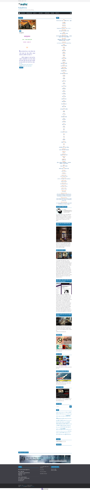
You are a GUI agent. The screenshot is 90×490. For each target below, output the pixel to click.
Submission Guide (29, 13)
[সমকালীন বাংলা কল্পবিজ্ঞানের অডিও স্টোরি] (63, 373)
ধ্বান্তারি (64, 78)
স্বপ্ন (63, 144)
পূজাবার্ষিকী (20, 66)
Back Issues (23, 13)
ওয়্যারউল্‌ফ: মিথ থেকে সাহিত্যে (64, 147)
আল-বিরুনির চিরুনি (64, 63)
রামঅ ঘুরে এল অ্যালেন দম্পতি (64, 31)
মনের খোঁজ (64, 96)
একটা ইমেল (64, 121)
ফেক (64, 134)
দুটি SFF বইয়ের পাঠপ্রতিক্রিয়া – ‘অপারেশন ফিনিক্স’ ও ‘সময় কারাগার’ (64, 163)
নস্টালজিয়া (64, 119)
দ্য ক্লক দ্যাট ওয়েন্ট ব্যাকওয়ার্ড (64, 149)
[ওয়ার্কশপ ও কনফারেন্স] (62, 389)
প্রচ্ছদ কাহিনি (67, 429)
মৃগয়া (64, 129)
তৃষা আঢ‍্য (70, 420)
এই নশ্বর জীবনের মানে (64, 73)
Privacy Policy (42, 469)
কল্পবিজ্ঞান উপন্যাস (23, 64)
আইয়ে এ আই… (64, 142)
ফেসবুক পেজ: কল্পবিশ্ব (53, 469)
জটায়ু (56, 420)
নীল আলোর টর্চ (63, 104)
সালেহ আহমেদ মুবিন (29, 66)
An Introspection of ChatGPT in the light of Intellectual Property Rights (64, 203)
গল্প (58, 418)
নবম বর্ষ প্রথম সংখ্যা (63, 427)
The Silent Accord (64, 186)
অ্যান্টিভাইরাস (64, 101)
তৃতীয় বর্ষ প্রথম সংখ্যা (67, 420)
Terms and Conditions (43, 471)
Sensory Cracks (64, 189)
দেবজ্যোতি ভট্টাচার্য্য (65, 424)
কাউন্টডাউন (64, 88)
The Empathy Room (64, 183)
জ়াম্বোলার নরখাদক (64, 68)
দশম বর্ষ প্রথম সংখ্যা (59, 422)
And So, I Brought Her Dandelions (64, 178)
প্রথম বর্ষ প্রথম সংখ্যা (66, 431)
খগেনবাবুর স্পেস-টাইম (64, 109)
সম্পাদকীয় (64, 23)
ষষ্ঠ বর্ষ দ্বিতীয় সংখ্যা (63, 432)
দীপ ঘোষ (65, 422)
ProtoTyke (64, 191)
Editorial (64, 25)
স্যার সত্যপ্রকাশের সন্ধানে (64, 33)
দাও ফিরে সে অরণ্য (64, 66)
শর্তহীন (64, 111)
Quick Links (40, 13)
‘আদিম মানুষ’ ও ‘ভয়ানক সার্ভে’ (64, 168)
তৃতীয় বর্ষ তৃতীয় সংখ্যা (29, 64)
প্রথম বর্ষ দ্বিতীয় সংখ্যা (61, 431)
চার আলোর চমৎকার (64, 132)
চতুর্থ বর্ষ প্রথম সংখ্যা (68, 418)
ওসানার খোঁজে (64, 58)
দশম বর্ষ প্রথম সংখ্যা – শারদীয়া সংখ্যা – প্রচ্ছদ (63, 20)
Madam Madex (64, 181)
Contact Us (57, 13)
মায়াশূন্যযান (21, 33)
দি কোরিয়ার (64, 93)
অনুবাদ (68, 412)
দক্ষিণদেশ (63, 91)
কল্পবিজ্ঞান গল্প (64, 416)
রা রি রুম (63, 114)
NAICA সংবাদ (64, 86)
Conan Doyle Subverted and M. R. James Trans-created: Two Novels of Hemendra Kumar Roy (64, 199)
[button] (36, 13)
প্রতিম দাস (69, 429)
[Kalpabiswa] (19, 13)
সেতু (64, 48)
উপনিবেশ (63, 53)
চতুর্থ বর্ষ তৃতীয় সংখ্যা (62, 418)
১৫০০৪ (64, 152)
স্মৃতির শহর (64, 124)
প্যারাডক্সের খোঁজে (64, 116)
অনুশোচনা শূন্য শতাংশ (63, 155)
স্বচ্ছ (64, 137)
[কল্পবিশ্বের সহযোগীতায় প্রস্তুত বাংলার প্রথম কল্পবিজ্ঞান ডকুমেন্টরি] (64, 317)
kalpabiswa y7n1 (63, 412)
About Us (34, 13)
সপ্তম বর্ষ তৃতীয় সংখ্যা (59, 434)
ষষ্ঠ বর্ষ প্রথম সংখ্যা (68, 432)
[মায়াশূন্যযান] (27, 24)
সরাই (64, 157)
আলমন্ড (64, 127)
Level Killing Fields (63, 176)
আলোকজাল (64, 60)
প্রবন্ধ (69, 431)
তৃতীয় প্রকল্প (64, 106)
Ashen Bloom (64, 171)
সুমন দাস (70, 434)
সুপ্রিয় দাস (66, 434)
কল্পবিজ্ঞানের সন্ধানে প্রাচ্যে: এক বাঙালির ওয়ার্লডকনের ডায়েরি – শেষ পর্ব (64, 40)
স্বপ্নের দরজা (64, 50)
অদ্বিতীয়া (64, 139)
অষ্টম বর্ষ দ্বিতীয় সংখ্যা (60, 414)
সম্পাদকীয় (64, 434)
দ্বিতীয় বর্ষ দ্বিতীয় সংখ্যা (67, 425)
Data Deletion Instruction (43, 473)
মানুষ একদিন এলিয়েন (64, 166)
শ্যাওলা (64, 55)
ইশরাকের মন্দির (63, 71)
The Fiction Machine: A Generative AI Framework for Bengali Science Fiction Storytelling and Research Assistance (64, 195)
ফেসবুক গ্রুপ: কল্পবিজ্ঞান (54, 470)
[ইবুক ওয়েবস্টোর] (62, 356)
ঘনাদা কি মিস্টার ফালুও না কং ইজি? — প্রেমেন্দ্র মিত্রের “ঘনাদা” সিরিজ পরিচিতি (64, 36)
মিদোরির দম (64, 160)
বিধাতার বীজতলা (64, 45)
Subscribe (52, 13)
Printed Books (47, 13)
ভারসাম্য (64, 83)
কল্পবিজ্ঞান (57, 416)
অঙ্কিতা (66, 412)
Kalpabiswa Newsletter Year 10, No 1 (64, 28)
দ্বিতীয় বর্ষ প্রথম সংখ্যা (58, 427)
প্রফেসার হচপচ (64, 99)
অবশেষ (64, 76)
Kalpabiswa (22, 7)
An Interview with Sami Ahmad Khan (64, 43)
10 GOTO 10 (64, 173)
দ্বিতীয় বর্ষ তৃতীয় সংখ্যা (61, 425)
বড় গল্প (59, 432)
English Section (58, 412)
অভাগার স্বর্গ (64, 81)
